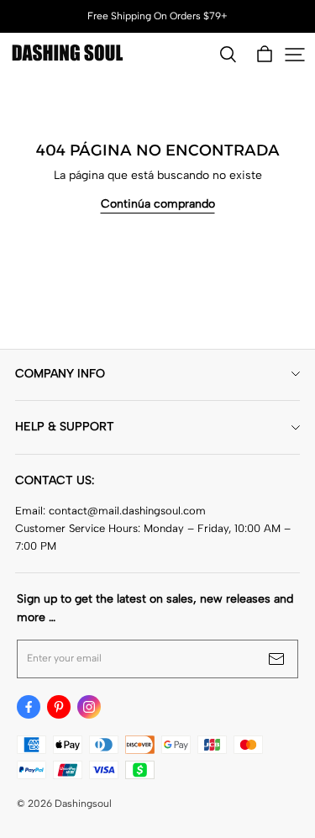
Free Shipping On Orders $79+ (157, 16)
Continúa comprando (158, 204)
